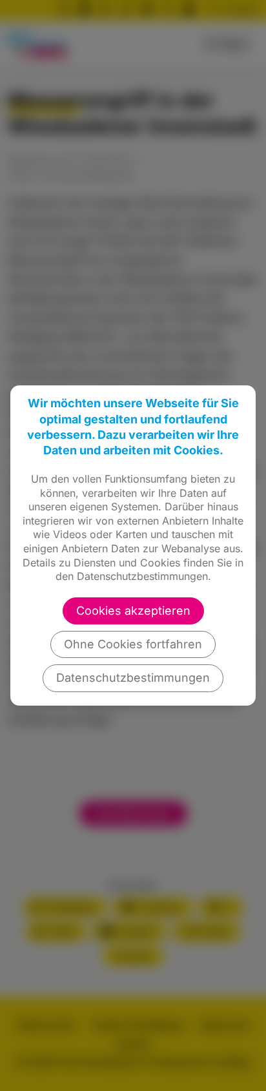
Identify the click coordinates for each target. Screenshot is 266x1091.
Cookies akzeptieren (133, 610)
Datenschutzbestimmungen (133, 677)
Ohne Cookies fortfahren (133, 644)
